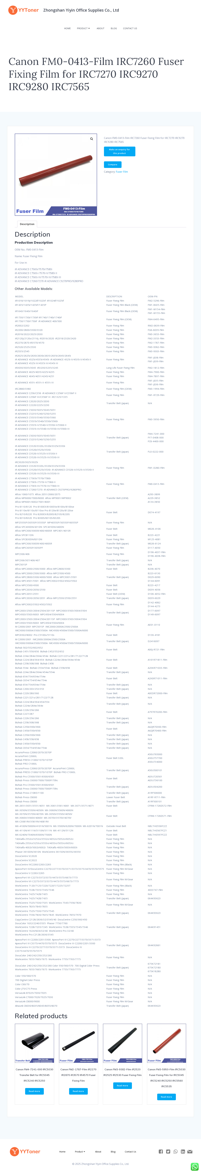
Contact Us (130, 28)
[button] (92, 139)
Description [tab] (27, 224)
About (100, 28)
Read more (34, 1091)
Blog (114, 28)
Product (82, 28)
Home (67, 28)
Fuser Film (122, 171)
